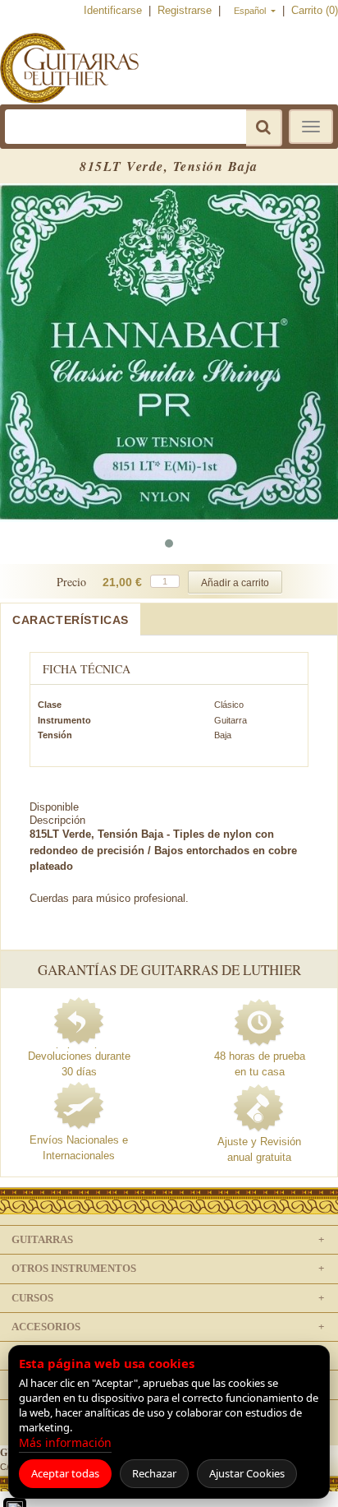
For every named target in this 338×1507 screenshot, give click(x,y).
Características (70, 619)
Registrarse (186, 10)
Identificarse (114, 10)
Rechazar (154, 1473)
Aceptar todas (65, 1473)
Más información (65, 1442)
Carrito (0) (314, 10)
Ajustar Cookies (247, 1473)
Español (251, 11)
